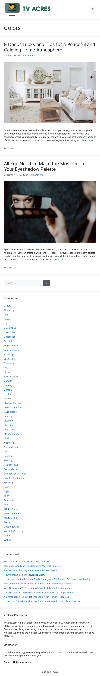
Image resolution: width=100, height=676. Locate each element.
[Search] (46, 283)
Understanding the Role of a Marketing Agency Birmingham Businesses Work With (47, 579)
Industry (8, 416)
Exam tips (9, 363)
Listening (8, 420)
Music (7, 438)
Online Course (11, 447)
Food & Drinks (11, 376)
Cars (6, 323)
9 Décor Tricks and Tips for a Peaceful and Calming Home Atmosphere (49, 47)
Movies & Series (12, 434)
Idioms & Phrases (13, 407)
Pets (6, 451)
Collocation (9, 336)
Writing (7, 535)
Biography (9, 310)
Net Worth (9, 442)
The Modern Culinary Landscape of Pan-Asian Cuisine (32, 566)
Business (8, 319)
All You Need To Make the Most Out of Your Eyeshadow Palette (45, 166)
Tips (9, 267)
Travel (7, 522)
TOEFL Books (11, 509)
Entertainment (11, 350)
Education (9, 341)
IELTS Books (10, 412)
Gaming (8, 385)
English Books (11, 345)
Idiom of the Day (12, 403)
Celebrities (9, 332)
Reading (8, 456)
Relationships (11, 465)
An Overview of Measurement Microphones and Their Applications (38, 592)
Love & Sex (10, 429)
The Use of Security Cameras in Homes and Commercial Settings (38, 583)
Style (6, 491)
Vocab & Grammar (13, 531)
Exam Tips (9, 354)
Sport (7, 487)
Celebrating (10, 328)
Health (7, 394)
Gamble (8, 381)
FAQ (6, 367)
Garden (8, 389)
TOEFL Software (12, 513)
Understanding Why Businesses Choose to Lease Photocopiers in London (42, 601)
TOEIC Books (10, 518)
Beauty (7, 306)
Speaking (9, 482)
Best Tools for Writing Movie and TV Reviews (27, 561)
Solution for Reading (14, 478)
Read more (87, 140)
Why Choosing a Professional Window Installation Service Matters (38, 588)
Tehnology (9, 500)
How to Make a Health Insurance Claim (24, 574)
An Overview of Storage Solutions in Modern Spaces (31, 570)
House (10, 148)
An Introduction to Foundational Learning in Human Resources (36, 597)
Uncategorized (11, 526)
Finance (8, 372)
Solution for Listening (15, 473)
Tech (6, 495)
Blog (6, 314)
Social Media (10, 469)
